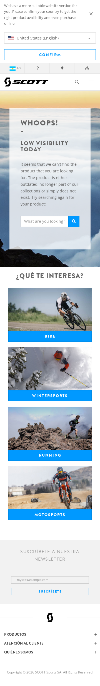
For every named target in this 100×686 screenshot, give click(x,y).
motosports (50, 514)
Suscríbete (50, 591)
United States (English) (37, 38)
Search (73, 221)
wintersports (50, 395)
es (19, 68)
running (50, 455)
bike (50, 336)
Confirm (50, 55)
